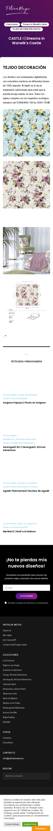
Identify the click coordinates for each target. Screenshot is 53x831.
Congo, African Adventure (15, 674)
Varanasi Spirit (9, 684)
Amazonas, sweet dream (14, 689)
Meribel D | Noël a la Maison (19, 531)
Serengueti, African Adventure (19, 439)
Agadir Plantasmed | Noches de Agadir (26, 491)
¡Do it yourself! (9, 640)
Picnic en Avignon (27, 395)
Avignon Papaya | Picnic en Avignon (24, 402)
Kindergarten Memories (14, 707)
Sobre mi (7, 630)
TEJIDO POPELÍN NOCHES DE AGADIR (20, 487)
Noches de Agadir (27, 483)
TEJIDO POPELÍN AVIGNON (15, 398)
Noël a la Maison (27, 524)
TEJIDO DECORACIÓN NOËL (15, 527)
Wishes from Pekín (11, 703)
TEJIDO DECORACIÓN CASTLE (26, 29)
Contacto (7, 738)
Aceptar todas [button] (30, 824)
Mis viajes (7, 635)
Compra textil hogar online (15, 644)
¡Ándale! (6, 722)
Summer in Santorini (12, 670)
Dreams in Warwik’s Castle (35, 24)
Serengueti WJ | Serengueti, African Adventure (24, 449)
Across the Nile (10, 712)
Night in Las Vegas (11, 665)
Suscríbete (8, 742)
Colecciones (12, 24)
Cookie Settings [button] (12, 824)
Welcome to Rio (10, 693)
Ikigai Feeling (9, 717)
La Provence (8, 660)
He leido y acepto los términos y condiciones (28, 603)
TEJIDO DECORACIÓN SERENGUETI (19, 443)
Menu (47, 10)
